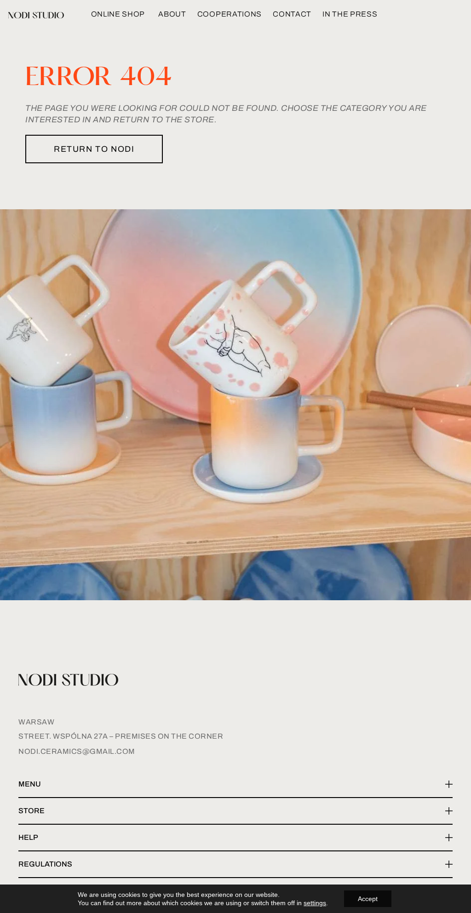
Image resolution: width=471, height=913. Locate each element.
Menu (29, 784)
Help (28, 837)
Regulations (45, 864)
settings (315, 903)
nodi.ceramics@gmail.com (76, 751)
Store (31, 811)
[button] (235, 784)
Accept (368, 898)
